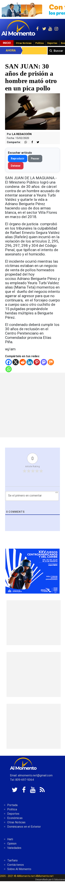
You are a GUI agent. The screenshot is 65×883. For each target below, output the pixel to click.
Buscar (58, 50)
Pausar (35, 158)
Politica (12, 809)
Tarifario (12, 860)
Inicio (7, 43)
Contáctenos (15, 864)
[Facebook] (8, 362)
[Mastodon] (44, 362)
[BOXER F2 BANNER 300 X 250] (32, 571)
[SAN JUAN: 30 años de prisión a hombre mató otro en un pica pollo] (32, 111)
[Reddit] (23, 362)
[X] (15, 362)
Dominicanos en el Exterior (24, 826)
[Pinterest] (37, 362)
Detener (16, 165)
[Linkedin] (30, 362)
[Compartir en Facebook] (30, 142)
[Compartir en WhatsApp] (24, 142)
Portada (12, 805)
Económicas (15, 818)
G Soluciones (58, 879)
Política (39, 43)
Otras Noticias (24, 43)
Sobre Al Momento (19, 869)
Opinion (11, 843)
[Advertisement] (32, 405)
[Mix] (51, 362)
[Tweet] (36, 142)
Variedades (14, 848)
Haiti (10, 839)
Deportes (52, 43)
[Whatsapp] (8, 369)
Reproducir (17, 158)
